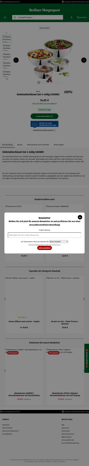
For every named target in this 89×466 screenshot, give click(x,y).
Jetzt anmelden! (44, 248)
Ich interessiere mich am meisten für (35, 241)
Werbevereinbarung (54, 245)
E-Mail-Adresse (44, 230)
